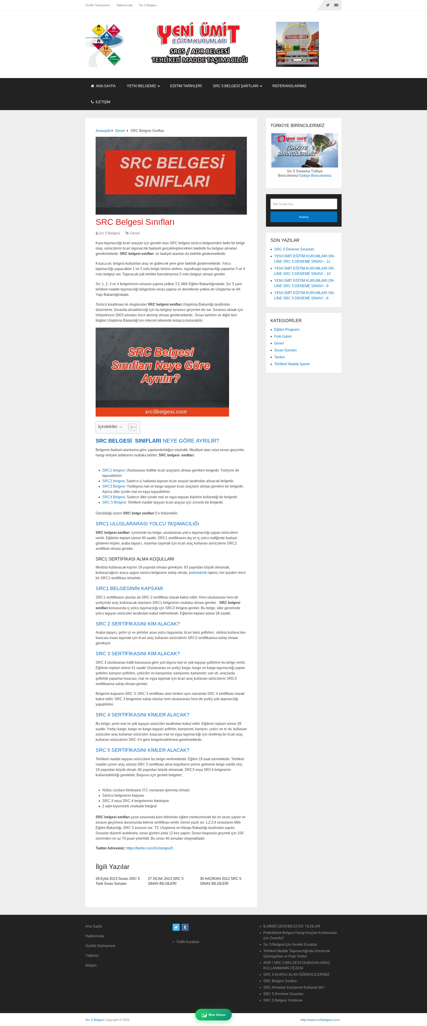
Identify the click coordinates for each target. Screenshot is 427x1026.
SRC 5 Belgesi (114, 502)
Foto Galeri (283, 336)
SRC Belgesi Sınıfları (280, 981)
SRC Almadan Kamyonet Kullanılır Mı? (293, 987)
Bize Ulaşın (217, 1014)
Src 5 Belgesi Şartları (235, 86)
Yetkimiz (92, 955)
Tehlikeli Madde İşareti (292, 364)
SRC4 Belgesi (113, 497)
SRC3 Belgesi (113, 486)
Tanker (279, 357)
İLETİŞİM (102, 102)
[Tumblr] (185, 927)
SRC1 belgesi (113, 470)
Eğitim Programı (287, 329)
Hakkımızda (124, 5)
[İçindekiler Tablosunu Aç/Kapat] (130, 427)
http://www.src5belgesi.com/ (320, 1020)
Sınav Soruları (285, 350)
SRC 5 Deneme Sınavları (294, 249)
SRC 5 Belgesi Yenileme (283, 1000)
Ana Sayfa (93, 926)
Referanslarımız (289, 86)
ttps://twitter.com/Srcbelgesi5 (150, 848)
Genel (135, 233)
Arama (303, 217)
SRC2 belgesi (113, 481)
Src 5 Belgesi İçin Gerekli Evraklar (290, 944)
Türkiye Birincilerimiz (315, 175)
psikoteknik (198, 572)
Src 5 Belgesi (147, 5)
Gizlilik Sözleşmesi (97, 5)
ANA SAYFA (105, 86)
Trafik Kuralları (187, 942)
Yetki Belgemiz (141, 86)
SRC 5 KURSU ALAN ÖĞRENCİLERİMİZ (296, 974)
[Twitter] (176, 927)
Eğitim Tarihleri (186, 86)
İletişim (91, 965)
